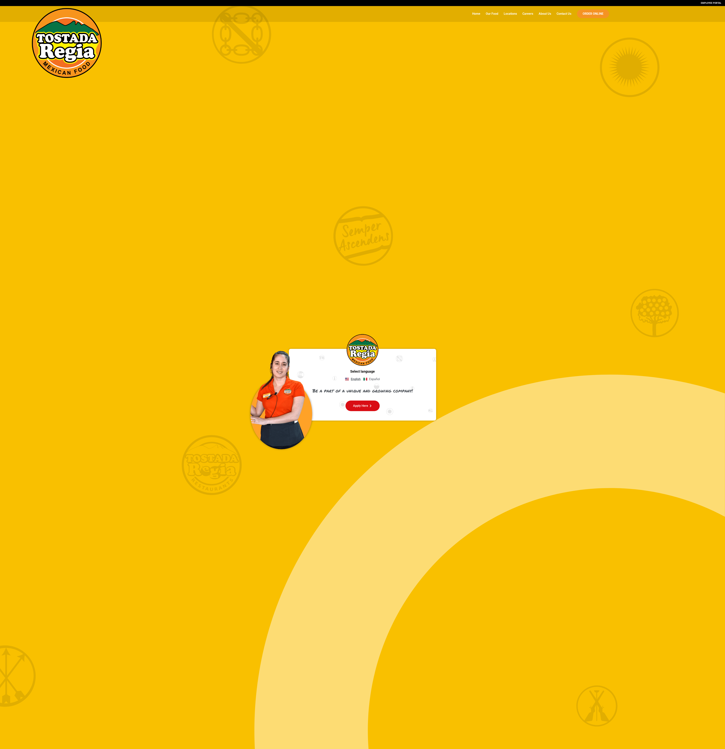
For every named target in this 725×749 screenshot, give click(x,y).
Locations (510, 13)
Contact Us (564, 13)
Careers (527, 13)
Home (476, 13)
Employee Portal (711, 3)
